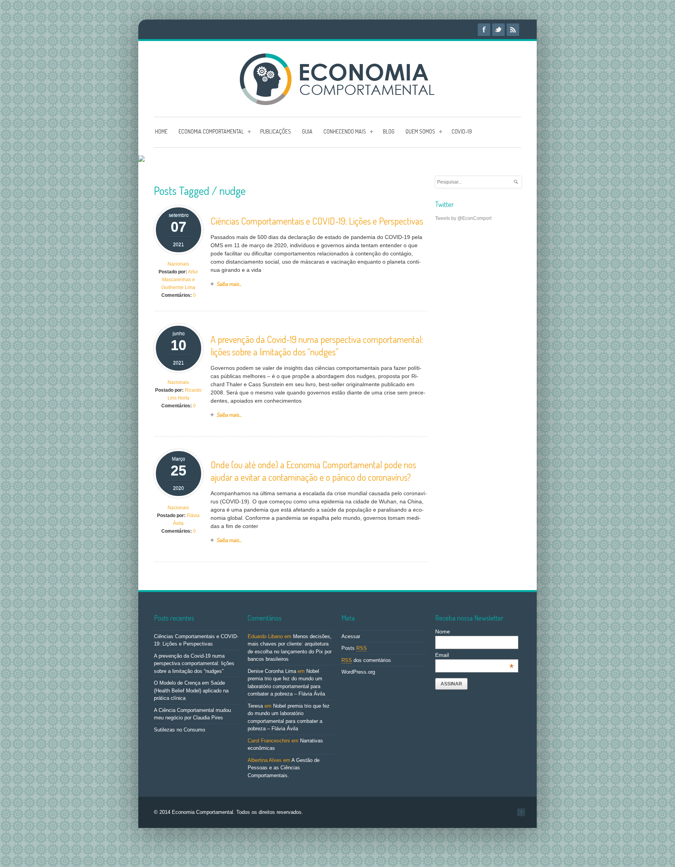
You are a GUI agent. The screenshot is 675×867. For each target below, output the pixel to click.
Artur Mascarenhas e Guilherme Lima (179, 279)
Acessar (350, 636)
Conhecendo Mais (344, 131)
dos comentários (366, 660)
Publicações (275, 131)
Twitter (498, 29)
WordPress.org (358, 672)
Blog (389, 131)
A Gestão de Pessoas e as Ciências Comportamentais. (284, 767)
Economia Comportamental (211, 131)
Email (474, 655)
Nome (442, 631)
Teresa (255, 706)
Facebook (484, 29)
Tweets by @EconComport (463, 218)
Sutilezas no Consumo (179, 730)
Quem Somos (420, 131)
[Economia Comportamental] (337, 101)
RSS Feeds (513, 29)
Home (161, 131)
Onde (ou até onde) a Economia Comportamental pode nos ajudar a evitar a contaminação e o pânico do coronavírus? (313, 470)
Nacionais (178, 264)
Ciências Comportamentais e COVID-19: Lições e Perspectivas (317, 221)
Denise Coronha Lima (272, 671)
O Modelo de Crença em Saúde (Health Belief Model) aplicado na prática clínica (191, 690)
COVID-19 (462, 131)
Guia (307, 131)
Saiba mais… (228, 283)
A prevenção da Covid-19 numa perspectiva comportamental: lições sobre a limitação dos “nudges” (317, 345)
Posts (354, 648)
